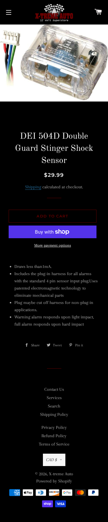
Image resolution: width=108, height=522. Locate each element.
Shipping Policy (54, 414)
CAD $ (51, 459)
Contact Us (54, 389)
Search (54, 406)
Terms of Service (54, 444)
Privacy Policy (54, 427)
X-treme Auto (61, 473)
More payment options (52, 245)
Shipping (33, 186)
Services (54, 397)
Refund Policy (54, 435)
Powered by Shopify (54, 481)
